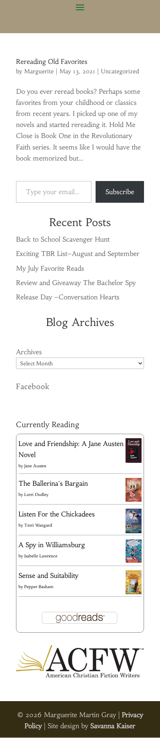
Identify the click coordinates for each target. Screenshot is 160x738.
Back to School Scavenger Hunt (63, 239)
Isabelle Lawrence (40, 556)
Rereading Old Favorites (51, 61)
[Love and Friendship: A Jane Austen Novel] (134, 461)
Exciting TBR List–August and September (77, 253)
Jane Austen (35, 466)
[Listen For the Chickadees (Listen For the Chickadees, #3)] (134, 531)
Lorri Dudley (36, 494)
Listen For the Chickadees (56, 514)
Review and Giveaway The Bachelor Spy (76, 282)
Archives (29, 352)
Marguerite (39, 71)
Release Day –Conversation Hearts (67, 297)
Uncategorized (120, 71)
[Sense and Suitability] (134, 592)
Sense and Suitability (48, 575)
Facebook (32, 386)
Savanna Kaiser (112, 726)
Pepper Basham (38, 586)
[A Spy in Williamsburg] (134, 560)
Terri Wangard (38, 525)
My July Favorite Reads (50, 268)
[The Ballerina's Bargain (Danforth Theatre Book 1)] (134, 499)
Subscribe (119, 192)
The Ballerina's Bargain (53, 483)
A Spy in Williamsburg (51, 545)
